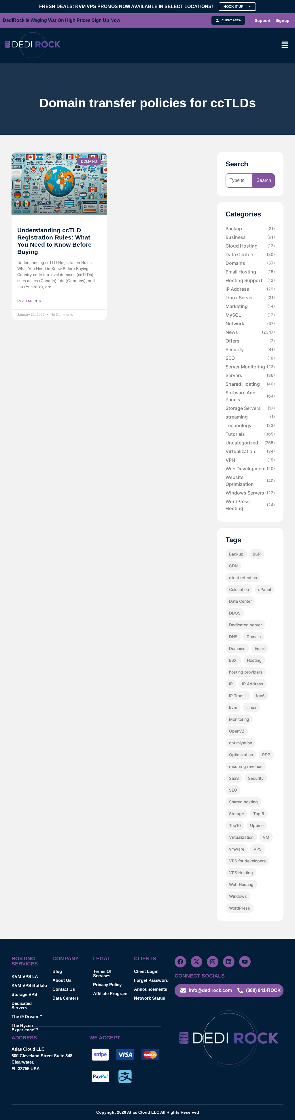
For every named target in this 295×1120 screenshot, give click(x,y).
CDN (233, 565)
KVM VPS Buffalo (29, 985)
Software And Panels (250, 396)
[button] (285, 45)
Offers (250, 341)
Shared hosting (243, 801)
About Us (61, 980)
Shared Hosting (250, 384)
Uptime (257, 825)
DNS (233, 636)
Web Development (250, 468)
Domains (250, 263)
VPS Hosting (241, 872)
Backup (250, 228)
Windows (238, 896)
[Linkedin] (229, 961)
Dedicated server (245, 624)
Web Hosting (241, 884)
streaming (250, 417)
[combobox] (239, 180)
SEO (250, 358)
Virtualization (250, 451)
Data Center (240, 601)
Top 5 (258, 813)
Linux (251, 707)
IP (231, 683)
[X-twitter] (196, 961)
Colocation (239, 589)
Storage (236, 813)
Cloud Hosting (250, 246)
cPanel (264, 589)
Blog (57, 971)
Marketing (250, 306)
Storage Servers (250, 408)
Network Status (149, 998)
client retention (243, 577)
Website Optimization (250, 480)
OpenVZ (237, 731)
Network (250, 323)
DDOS (235, 613)
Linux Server (250, 298)
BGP (257, 554)
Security (250, 349)
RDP (266, 754)
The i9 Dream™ (27, 1016)
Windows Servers (250, 493)
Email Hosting (250, 272)
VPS (258, 849)
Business (250, 237)
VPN (250, 460)
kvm (233, 707)
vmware (236, 849)
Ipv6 (260, 695)
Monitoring (239, 719)
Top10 (235, 825)
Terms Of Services (102, 973)
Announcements (150, 989)
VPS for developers (247, 860)
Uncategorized (250, 443)
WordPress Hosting (250, 505)
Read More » (29, 301)
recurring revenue (245, 766)
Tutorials (250, 434)
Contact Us (63, 989)
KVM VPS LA (25, 976)
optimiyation (240, 742)
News (250, 332)
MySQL (250, 315)
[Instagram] (212, 961)
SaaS (234, 778)
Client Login (146, 971)
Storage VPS (24, 994)
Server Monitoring (250, 367)
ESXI (233, 660)
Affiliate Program (110, 993)
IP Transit (238, 695)
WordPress (239, 908)
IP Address (250, 289)
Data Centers (250, 254)
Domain (254, 636)
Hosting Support (250, 280)
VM (266, 837)
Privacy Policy (107, 984)
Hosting (254, 660)
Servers (250, 375)
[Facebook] (180, 961)
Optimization (241, 754)
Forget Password (151, 980)
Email (259, 648)
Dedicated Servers (22, 1005)
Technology (250, 425)
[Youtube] (245, 961)
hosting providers (245, 672)
